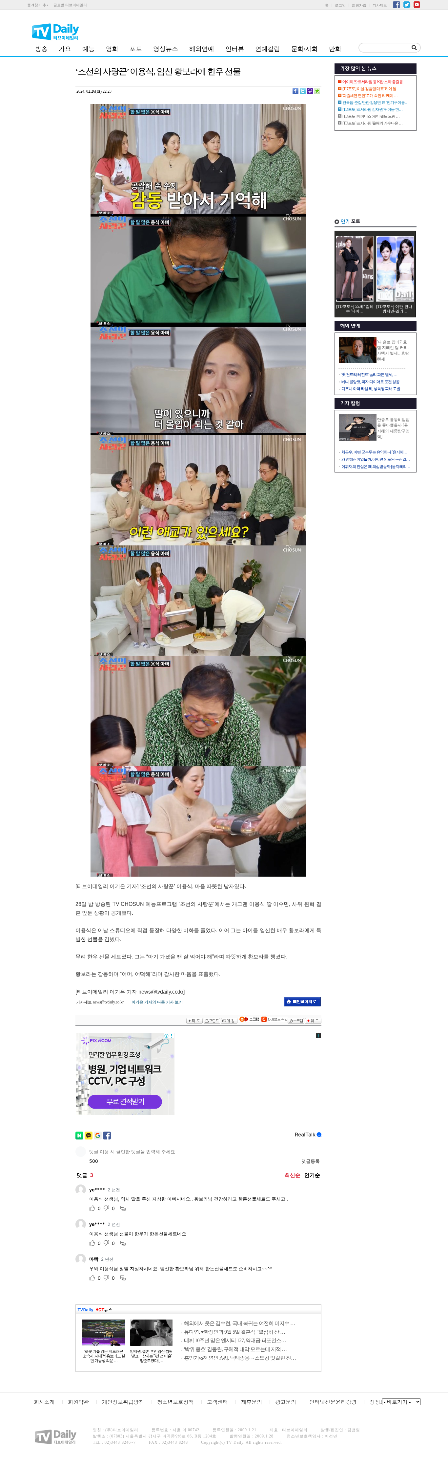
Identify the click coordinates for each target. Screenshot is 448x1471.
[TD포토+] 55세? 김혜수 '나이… (355, 308)
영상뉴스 (165, 48)
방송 (41, 48)
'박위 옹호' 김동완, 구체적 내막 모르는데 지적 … (235, 1349)
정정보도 (380, 1402)
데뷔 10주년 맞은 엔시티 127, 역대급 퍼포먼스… (235, 1340)
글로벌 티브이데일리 (70, 5)
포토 (136, 48)
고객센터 (217, 1402)
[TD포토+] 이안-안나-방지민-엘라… (395, 308)
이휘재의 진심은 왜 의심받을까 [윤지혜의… (375, 466)
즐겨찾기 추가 (38, 5)
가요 (65, 48)
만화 (335, 48)
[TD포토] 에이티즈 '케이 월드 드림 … (370, 116)
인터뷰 (234, 48)
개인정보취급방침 (123, 1402)
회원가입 (359, 5)
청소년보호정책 (175, 1402)
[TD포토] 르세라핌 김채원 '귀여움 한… (372, 109)
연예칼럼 (267, 48)
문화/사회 (304, 48)
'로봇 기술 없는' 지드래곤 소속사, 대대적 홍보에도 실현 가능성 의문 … (104, 1356)
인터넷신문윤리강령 (332, 1402)
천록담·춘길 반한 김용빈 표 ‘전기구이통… (375, 102)
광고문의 (285, 1402)
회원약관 (78, 1402)
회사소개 (44, 1402)
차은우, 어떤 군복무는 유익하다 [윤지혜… (374, 452)
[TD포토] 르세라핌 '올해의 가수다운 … (372, 123)
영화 (112, 48)
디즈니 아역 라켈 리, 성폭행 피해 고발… (372, 388)
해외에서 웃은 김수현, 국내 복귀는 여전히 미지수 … (239, 1323)
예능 (88, 48)
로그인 (340, 5)
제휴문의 (251, 1402)
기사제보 (380, 5)
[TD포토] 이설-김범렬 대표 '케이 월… (371, 88)
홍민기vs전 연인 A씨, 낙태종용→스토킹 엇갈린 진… (240, 1358)
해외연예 (201, 48)
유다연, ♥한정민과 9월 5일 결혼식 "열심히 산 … (234, 1332)
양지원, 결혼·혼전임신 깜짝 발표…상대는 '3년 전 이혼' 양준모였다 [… (151, 1356)
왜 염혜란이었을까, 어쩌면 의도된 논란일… (375, 459)
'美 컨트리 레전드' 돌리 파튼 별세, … (369, 374)
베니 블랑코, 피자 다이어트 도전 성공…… (374, 381)
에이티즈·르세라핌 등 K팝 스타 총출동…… (376, 82)
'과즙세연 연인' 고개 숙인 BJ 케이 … (369, 95)
